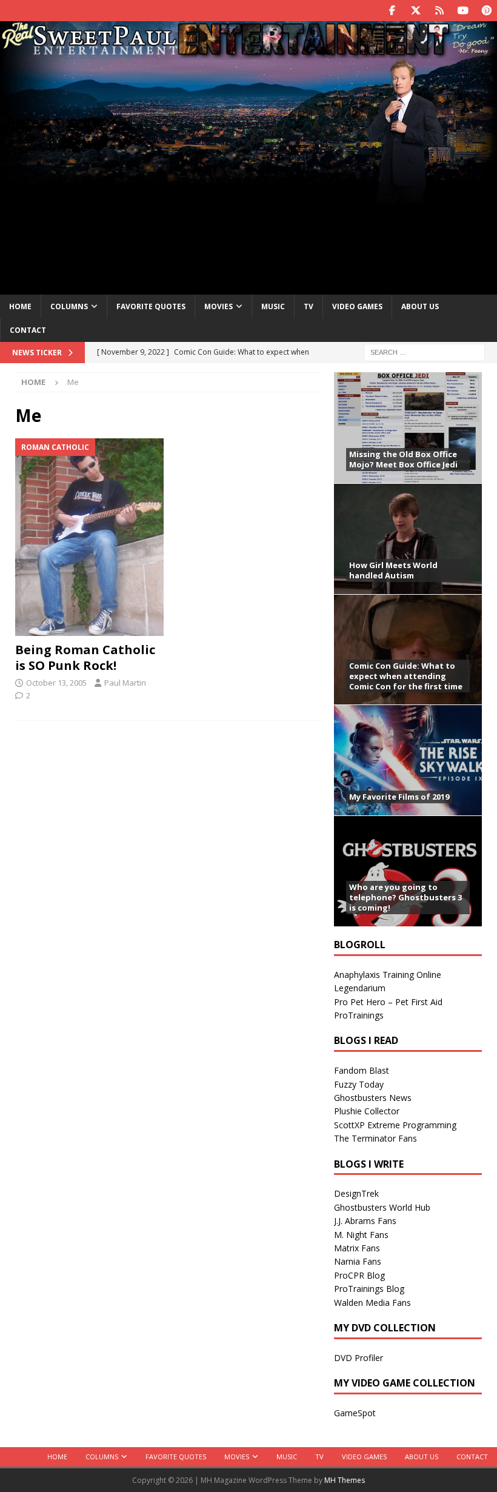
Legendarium (359, 988)
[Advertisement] (248, 184)
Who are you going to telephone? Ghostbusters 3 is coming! (405, 897)
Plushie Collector (366, 1111)
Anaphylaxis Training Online (387, 974)
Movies (218, 306)
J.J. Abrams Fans (365, 1220)
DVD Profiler (358, 1357)
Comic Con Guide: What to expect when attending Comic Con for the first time (405, 676)
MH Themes (344, 1480)
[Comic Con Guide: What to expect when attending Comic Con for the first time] (408, 649)
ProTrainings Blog (369, 1288)
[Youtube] (462, 10)
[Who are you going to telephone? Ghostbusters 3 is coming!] (408, 870)
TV (308, 306)
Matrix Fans (357, 1248)
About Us (420, 306)
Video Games (357, 306)
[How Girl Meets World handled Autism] (408, 538)
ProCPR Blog (359, 1275)
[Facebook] (391, 10)
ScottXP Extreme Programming (395, 1125)
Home (20, 306)
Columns (69, 306)
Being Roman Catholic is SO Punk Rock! (85, 657)
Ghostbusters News (373, 1097)
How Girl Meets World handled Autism (393, 570)
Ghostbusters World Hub (382, 1207)
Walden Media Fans (372, 1302)
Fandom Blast (361, 1070)
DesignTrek (356, 1193)
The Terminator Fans (375, 1138)
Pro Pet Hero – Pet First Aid (388, 1002)
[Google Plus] (439, 10)
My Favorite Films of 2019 (399, 796)
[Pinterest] (486, 10)
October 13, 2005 (56, 682)
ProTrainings (359, 1015)
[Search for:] (424, 351)
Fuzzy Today (359, 1084)
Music (273, 306)
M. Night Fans (361, 1234)
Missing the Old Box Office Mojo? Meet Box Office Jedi (403, 459)
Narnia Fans (357, 1261)
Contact (28, 330)
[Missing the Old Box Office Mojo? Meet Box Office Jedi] (408, 427)
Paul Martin (125, 682)
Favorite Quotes (150, 306)
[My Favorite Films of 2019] (408, 759)
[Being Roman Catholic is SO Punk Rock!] (89, 537)
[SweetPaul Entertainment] (248, 52)
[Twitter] (415, 10)
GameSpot (355, 1413)
